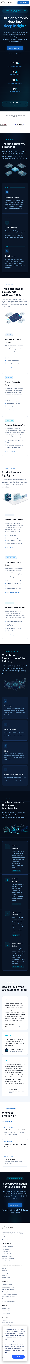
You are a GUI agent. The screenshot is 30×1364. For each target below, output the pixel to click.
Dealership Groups (7, 1284)
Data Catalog (5, 1249)
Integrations (5, 1275)
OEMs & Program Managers (9, 1294)
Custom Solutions (6, 1310)
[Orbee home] (6, 2)
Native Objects (6, 1251)
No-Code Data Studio (8, 1254)
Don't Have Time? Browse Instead (14, 104)
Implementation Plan (7, 1322)
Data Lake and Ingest (7, 1246)
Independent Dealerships (9, 1289)
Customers (5, 1320)
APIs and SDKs (6, 1277)
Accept (18, 1356)
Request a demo (15, 1205)
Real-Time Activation (7, 1261)
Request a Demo (14, 48)
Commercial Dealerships (8, 1301)
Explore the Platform (15, 53)
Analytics (4, 1268)
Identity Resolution (7, 1256)
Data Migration (6, 1313)
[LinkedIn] (2, 1239)
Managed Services (7, 1308)
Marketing (4, 1270)
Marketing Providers (7, 1292)
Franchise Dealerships (8, 1287)
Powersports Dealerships (9, 1296)
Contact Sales (23, 2)
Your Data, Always (7, 1325)
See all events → (7, 1121)
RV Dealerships (6, 1299)
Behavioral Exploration (8, 1258)
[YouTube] (7, 1239)
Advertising (5, 1273)
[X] (5, 1239)
